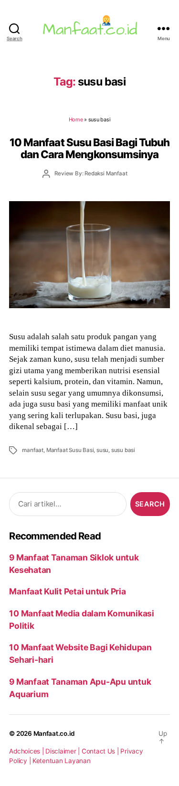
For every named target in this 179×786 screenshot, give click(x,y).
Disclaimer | (63, 751)
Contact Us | (101, 751)
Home (76, 119)
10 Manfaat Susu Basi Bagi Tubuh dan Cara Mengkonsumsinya (89, 148)
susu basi (123, 450)
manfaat (32, 450)
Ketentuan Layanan (61, 760)
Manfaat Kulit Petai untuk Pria (67, 591)
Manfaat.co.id (54, 733)
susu (102, 450)
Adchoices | (27, 751)
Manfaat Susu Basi (70, 450)
